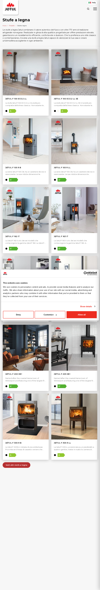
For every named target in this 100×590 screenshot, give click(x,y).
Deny (18, 315)
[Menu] (95, 9)
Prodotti (12, 26)
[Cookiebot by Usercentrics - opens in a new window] (85, 273)
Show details (86, 306)
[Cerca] (88, 9)
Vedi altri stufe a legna (16, 465)
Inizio (5, 26)
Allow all (82, 315)
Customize (49, 315)
